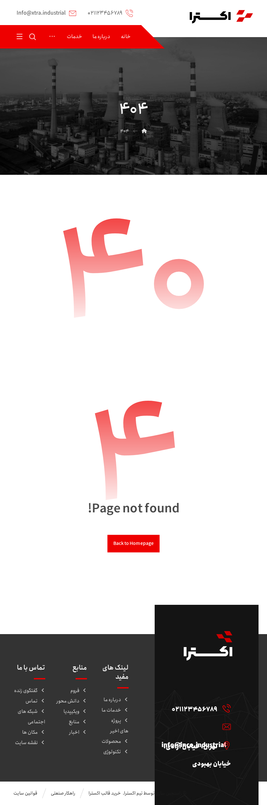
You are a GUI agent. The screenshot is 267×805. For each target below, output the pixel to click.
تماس (31, 701)
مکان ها (30, 732)
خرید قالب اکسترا (105, 793)
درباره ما (112, 700)
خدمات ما (111, 710)
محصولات (111, 741)
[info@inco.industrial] (194, 726)
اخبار (74, 732)
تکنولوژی (112, 752)
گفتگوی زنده (26, 691)
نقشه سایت (26, 743)
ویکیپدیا (71, 711)
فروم (74, 691)
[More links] (52, 36)
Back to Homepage (133, 543)
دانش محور (67, 701)
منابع (74, 722)
